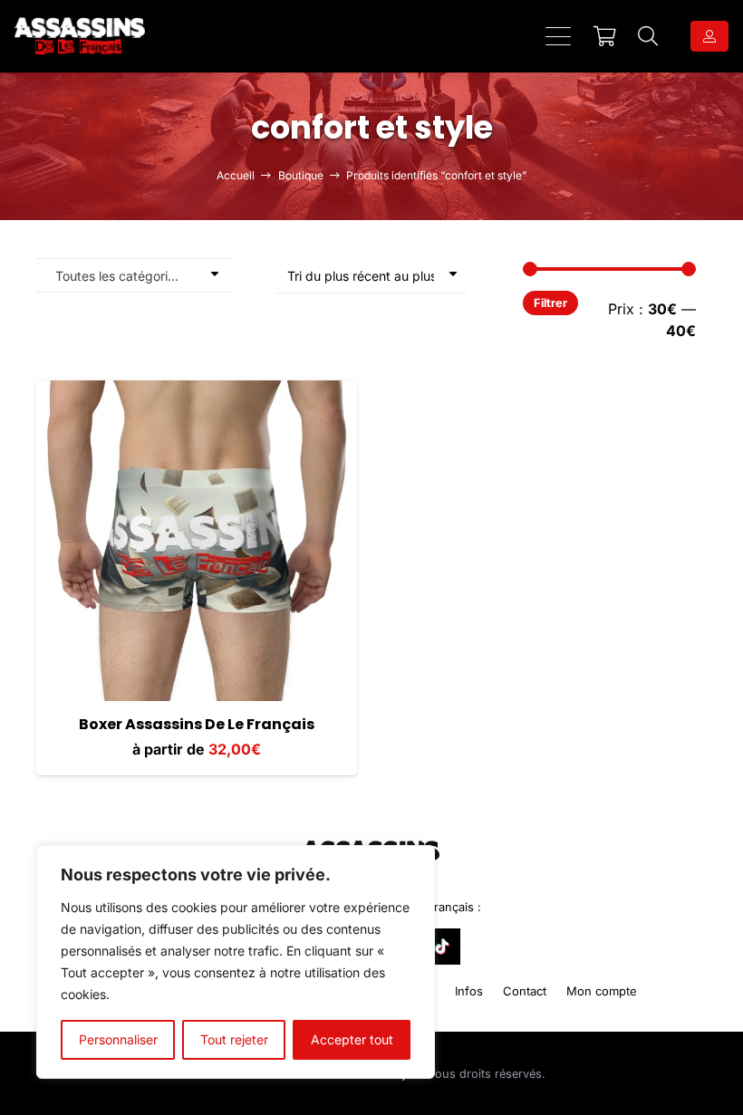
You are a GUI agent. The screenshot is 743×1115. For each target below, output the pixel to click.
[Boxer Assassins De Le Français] (196, 540)
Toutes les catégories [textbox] (118, 276)
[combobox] (133, 274)
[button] (558, 36)
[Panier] (604, 36)
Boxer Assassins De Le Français (196, 724)
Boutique (300, 175)
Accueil (236, 175)
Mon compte (601, 991)
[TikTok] (442, 946)
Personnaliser (118, 1039)
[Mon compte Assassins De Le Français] (709, 36)
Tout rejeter (234, 1039)
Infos (469, 991)
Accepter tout (352, 1039)
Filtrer (550, 303)
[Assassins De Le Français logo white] (79, 36)
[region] (235, 962)
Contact (524, 991)
